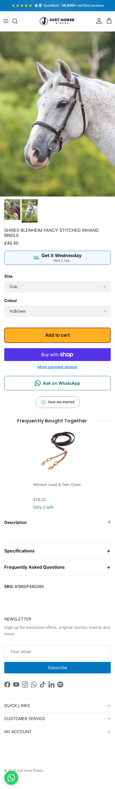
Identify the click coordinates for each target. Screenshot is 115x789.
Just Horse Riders (30, 770)
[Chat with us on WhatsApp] (11, 778)
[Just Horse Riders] (57, 21)
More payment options (58, 367)
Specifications (19, 551)
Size (8, 276)
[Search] (18, 21)
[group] (57, 469)
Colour (10, 300)
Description (15, 522)
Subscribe (57, 667)
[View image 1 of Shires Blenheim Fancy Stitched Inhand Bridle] (12, 209)
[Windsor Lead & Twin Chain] (57, 451)
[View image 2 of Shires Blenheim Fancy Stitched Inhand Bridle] (30, 210)
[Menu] (6, 21)
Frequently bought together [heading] (52, 421)
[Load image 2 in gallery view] (57, 114)
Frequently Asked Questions (34, 567)
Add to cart (57, 335)
